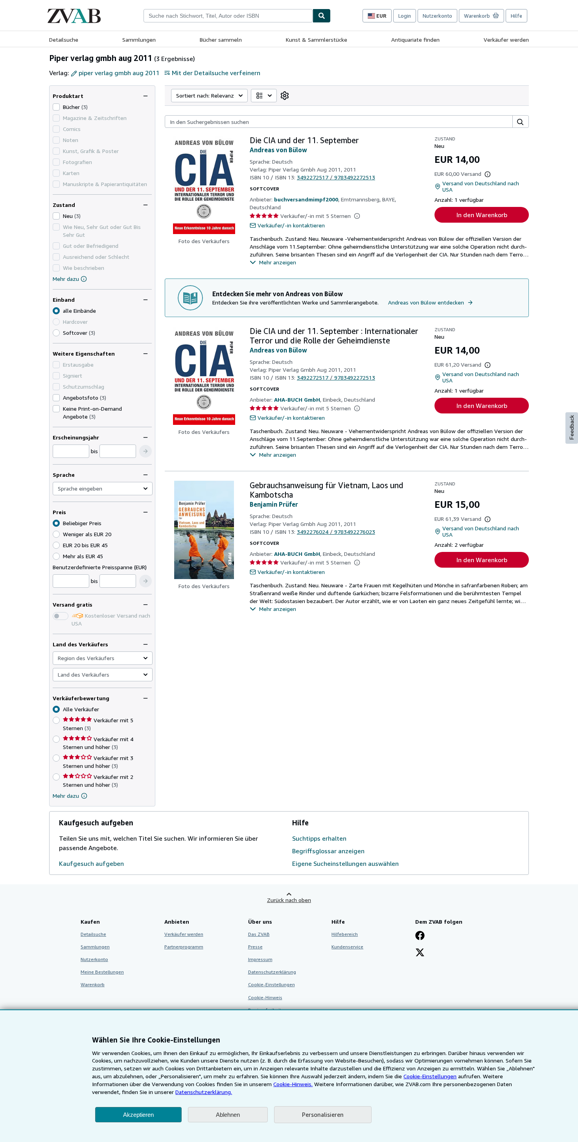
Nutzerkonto (437, 16)
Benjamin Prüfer (274, 504)
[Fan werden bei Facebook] (420, 936)
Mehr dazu (66, 278)
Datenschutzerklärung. (203, 1091)
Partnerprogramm (183, 947)
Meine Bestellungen (102, 972)
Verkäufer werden (506, 39)
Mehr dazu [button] (66, 795)
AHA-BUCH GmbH (297, 399)
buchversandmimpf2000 (306, 199)
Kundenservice (347, 947)
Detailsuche (63, 39)
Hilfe (516, 16)
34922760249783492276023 (336, 531)
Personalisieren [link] (323, 1114)
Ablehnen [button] (228, 1114)
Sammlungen (139, 39)
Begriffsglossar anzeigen (328, 851)
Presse (255, 947)
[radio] (56, 332)
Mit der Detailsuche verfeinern (216, 73)
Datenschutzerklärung (272, 972)
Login (404, 16)
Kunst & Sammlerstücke (316, 39)
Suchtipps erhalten (319, 838)
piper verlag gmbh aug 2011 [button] (119, 73)
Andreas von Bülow (278, 150)
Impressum (260, 959)
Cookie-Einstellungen (430, 1076)
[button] (145, 451)
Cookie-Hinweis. (293, 1084)
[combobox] (228, 15)
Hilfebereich (344, 934)
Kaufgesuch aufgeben (91, 863)
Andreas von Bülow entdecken (426, 302)
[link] (284, 95)
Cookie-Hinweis (265, 997)
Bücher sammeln (221, 39)
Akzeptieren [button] (138, 1114)
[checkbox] (56, 107)
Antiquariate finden (415, 39)
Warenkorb (93, 984)
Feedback (572, 427)
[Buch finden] (321, 15)
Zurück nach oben (289, 900)
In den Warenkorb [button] (482, 215)
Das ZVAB (259, 934)
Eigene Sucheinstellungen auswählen (345, 863)
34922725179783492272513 (336, 177)
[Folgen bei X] (420, 953)
